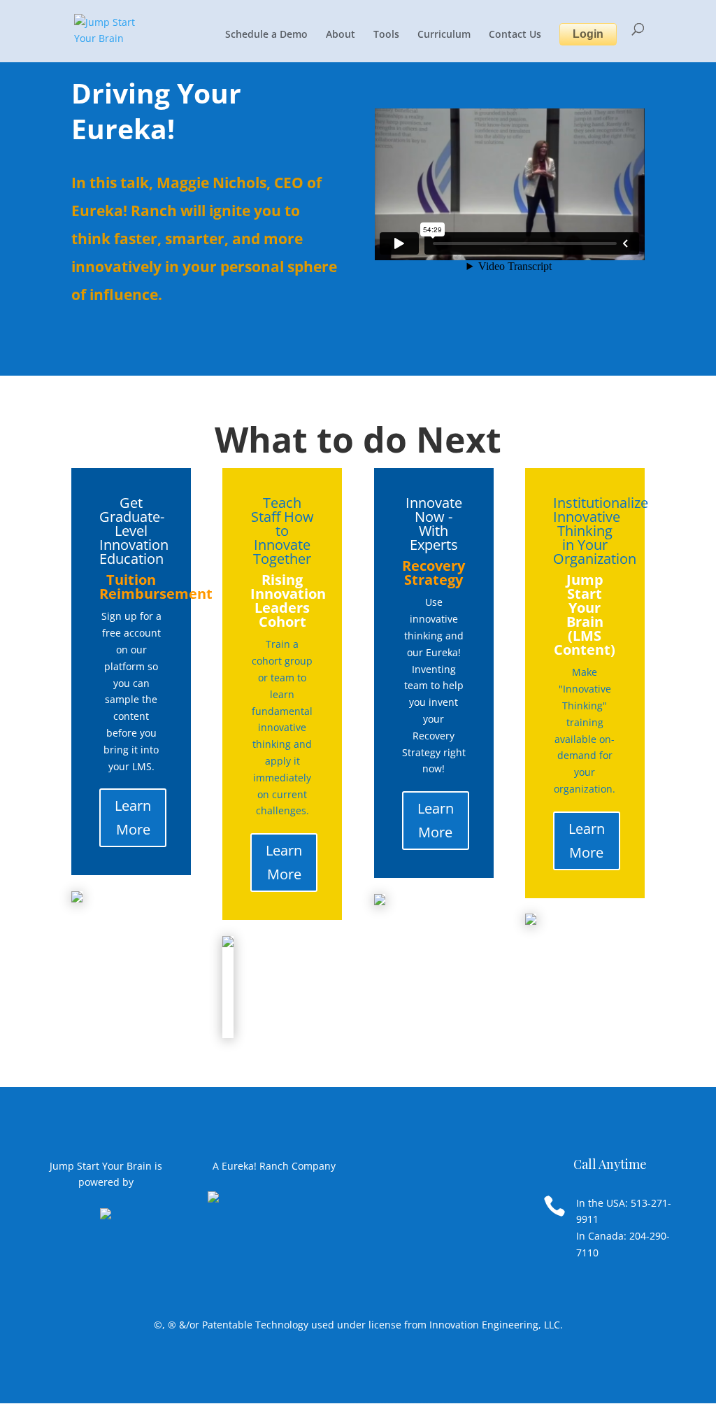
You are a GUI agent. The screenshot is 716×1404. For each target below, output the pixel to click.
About (340, 35)
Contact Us (515, 35)
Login (588, 34)
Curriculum (444, 35)
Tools (386, 35)
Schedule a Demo (266, 35)
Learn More (133, 817)
